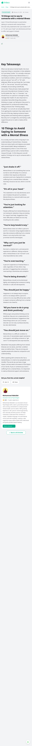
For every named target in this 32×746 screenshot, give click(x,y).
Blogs (7, 7)
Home (2, 7)
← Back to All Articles (16, 432)
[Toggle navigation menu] (29, 2)
